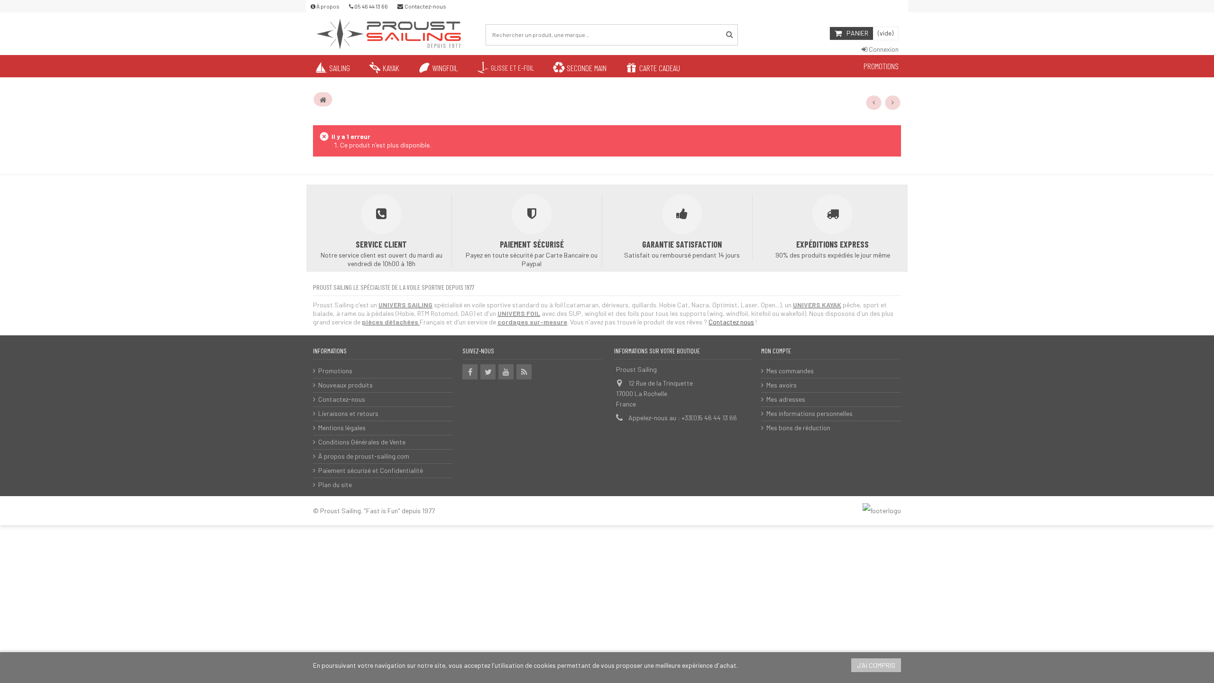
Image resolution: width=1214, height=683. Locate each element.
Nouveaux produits (345, 385)
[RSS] (524, 371)
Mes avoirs (781, 385)
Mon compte (776, 351)
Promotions (335, 371)
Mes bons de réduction (798, 428)
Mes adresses (785, 399)
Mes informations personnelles (809, 413)
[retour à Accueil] (322, 99)
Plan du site (335, 484)
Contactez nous (731, 322)
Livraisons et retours (348, 413)
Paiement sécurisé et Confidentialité (370, 470)
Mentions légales (342, 428)
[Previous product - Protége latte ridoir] (874, 102)
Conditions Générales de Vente (361, 442)
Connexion (883, 49)
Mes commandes (790, 371)
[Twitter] (488, 371)
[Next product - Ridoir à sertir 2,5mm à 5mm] (893, 102)
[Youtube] (506, 371)
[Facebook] (470, 371)
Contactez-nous (341, 399)
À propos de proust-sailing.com (363, 456)
